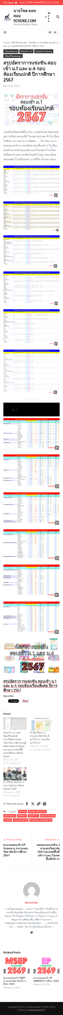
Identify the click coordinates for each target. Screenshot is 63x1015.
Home (6, 42)
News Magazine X (37, 1010)
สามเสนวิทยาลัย (21, 820)
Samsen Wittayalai (37, 811)
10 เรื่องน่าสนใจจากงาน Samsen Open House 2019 (13, 785)
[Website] (31, 932)
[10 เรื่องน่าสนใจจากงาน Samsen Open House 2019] (15, 774)
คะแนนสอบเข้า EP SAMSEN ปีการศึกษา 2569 (46, 979)
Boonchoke (31, 902)
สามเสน (7, 820)
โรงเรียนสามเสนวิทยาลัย (41, 820)
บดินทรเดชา (9, 815)
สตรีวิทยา (22, 815)
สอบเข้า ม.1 (26, 51)
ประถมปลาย (11, 51)
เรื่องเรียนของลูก (19, 42)
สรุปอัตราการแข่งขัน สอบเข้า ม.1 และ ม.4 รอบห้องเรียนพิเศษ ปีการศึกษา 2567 (30, 685)
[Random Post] (50, 32)
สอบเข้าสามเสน (43, 51)
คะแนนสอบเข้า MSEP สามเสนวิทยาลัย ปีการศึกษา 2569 (14, 980)
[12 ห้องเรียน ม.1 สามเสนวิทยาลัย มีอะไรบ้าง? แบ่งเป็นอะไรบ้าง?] (41, 724)
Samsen (22, 811)
